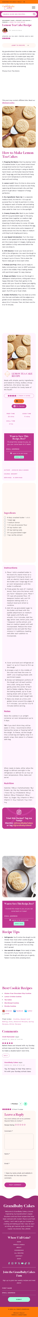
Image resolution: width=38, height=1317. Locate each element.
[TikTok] (26, 1263)
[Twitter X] (19, 1263)
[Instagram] (12, 1263)
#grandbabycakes (22, 825)
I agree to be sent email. (20, 453)
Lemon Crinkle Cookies (12, 996)
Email (7, 1163)
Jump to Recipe (18, 45)
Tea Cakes (8, 1000)
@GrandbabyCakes (23, 823)
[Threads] (29, 1263)
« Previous (14, 1104)
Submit (19, 1299)
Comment (8, 1131)
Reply (6, 1055)
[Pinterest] (16, 1263)
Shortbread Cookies (11, 1003)
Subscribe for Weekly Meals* (12, 1)
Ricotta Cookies (10, 1006)
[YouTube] (22, 1263)
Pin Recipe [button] (20, 406)
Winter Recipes (15, 1024)
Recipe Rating (9, 1125)
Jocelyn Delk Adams (20, 470)
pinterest (9, 1011)
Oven (11, 1021)
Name (7, 1154)
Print (20, 401)
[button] (3, 38)
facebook (20, 1011)
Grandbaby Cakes (8, 20)
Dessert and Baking (23, 20)
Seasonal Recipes (21, 1021)
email (7, 1013)
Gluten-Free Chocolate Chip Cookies (17, 993)
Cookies (5, 22)
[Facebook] (9, 1263)
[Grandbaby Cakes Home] (8, 7)
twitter (30, 1011)
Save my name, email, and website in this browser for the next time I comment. (18, 1175)
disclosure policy (8, 103)
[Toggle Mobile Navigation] (33, 7)
